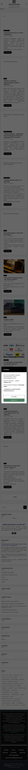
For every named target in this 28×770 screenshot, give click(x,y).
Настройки (14, 396)
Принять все (14, 400)
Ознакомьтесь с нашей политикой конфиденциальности (12, 389)
